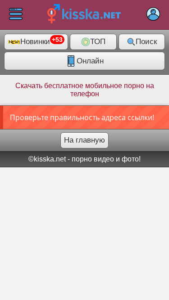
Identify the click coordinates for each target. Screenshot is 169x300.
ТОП (97, 41)
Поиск (146, 41)
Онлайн (90, 61)
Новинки (41, 41)
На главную (84, 140)
